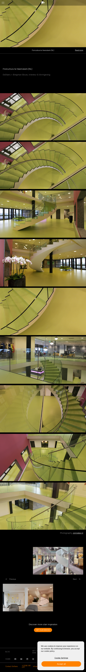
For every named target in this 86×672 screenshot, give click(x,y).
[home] (43, 2)
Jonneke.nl (78, 533)
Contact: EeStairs (11, 666)
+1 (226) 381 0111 (26, 666)
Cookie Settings (61, 658)
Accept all (61, 664)
